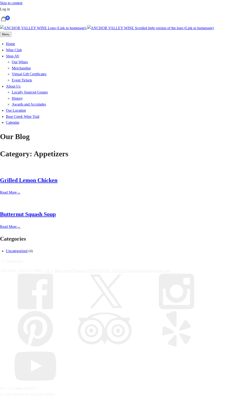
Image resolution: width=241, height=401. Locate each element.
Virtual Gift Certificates (29, 74)
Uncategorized (17, 251)
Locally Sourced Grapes (30, 92)
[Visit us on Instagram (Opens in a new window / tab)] (176, 308)
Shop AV (13, 56)
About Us (13, 86)
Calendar (12, 122)
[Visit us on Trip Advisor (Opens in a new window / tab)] (106, 345)
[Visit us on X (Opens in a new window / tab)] (106, 308)
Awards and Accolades (29, 104)
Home (10, 44)
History (17, 98)
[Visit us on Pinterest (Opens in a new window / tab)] (35, 345)
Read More (10, 192)
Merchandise (21, 68)
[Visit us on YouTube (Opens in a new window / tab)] (35, 382)
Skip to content (11, 3)
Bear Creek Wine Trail (22, 117)
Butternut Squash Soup (28, 214)
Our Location (16, 110)
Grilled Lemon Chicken (28, 180)
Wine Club (14, 50)
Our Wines (20, 62)
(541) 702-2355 (114, 271)
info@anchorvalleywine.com (148, 271)
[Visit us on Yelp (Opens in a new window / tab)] (176, 345)
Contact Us (14, 261)
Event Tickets (22, 80)
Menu (5, 34)
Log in (5, 9)
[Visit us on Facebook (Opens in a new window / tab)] (35, 308)
